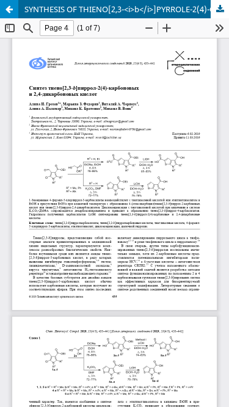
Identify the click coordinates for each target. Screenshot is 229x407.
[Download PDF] (220, 9)
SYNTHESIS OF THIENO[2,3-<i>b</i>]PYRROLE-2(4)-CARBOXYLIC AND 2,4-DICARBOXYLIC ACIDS (126, 9)
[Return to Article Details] (9, 9)
